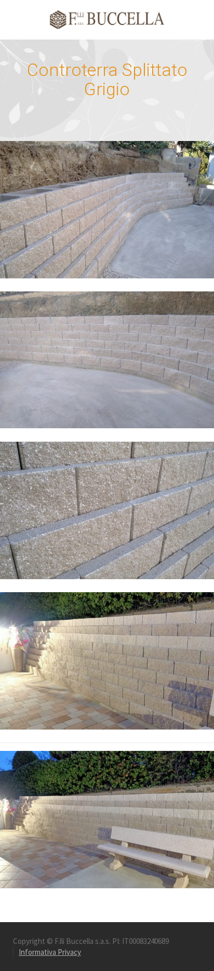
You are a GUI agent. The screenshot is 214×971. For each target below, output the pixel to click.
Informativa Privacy (50, 952)
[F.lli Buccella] (107, 19)
